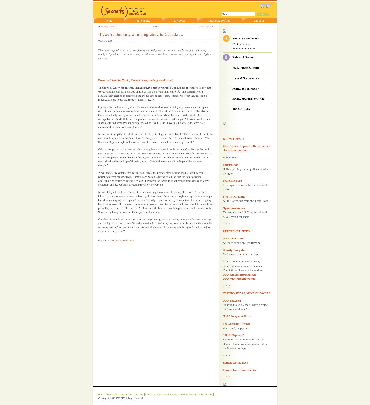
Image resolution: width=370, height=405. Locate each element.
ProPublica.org (232, 180)
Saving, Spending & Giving (248, 98)
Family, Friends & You (245, 38)
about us (259, 20)
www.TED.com (232, 300)
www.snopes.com (233, 238)
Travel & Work (241, 108)
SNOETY (120, 398)
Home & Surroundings (245, 78)
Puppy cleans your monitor (240, 370)
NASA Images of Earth (237, 316)
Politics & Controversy (245, 88)
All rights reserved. (134, 398)
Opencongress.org (234, 208)
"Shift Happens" (233, 335)
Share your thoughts (125, 240)
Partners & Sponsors (166, 394)
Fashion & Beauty (242, 57)
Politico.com (230, 165)
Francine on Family (244, 48)
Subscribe (138, 394)
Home (109, 20)
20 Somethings (241, 44)
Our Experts (143, 20)
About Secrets (125, 394)
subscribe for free (219, 20)
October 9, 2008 (105, 41)
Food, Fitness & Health (246, 68)
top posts (179, 20)
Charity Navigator (234, 250)
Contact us (150, 394)
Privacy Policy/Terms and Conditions (195, 394)
